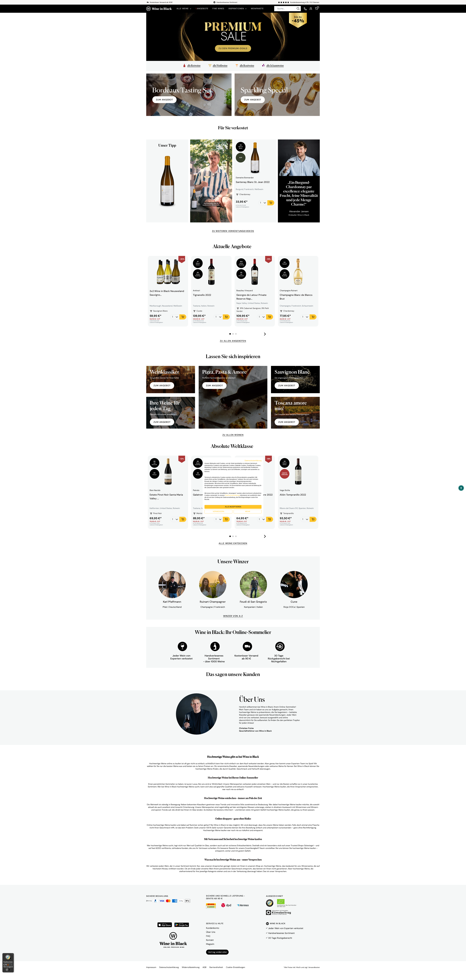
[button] (461, 488)
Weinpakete (257, 8)
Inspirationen (236, 8)
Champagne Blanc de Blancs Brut (296, 296)
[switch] (8, 969)
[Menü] (12, 954)
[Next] (265, 334)
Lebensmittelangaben (242, 207)
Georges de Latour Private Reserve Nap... (251, 296)
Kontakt (210, 940)
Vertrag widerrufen (217, 952)
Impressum (151, 967)
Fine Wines (218, 8)
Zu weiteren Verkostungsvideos (233, 231)
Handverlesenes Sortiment (281, 933)
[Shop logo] (159, 8)
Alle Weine (183, 8)
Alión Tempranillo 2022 (293, 494)
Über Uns (210, 932)
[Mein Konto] (310, 8)
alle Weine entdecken (233, 543)
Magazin (210, 944)
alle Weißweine (220, 65)
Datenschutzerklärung (169, 967)
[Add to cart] (270, 202)
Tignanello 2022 (202, 295)
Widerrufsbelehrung (191, 967)
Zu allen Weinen (233, 434)
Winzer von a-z (233, 616)
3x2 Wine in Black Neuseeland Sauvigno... (167, 292)
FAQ (208, 936)
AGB (204, 967)
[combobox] (287, 8)
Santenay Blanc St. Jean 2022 (253, 182)
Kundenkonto (212, 928)
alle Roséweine (247, 65)
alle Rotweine (193, 65)
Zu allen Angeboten (233, 340)
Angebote (202, 8)
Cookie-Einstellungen (235, 967)
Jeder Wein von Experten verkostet (285, 928)
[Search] (298, 8)
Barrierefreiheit (216, 967)
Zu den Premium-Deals (233, 48)
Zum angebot (164, 99)
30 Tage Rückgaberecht (280, 938)
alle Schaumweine (275, 65)
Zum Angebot (252, 99)
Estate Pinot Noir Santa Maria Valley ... (166, 496)
